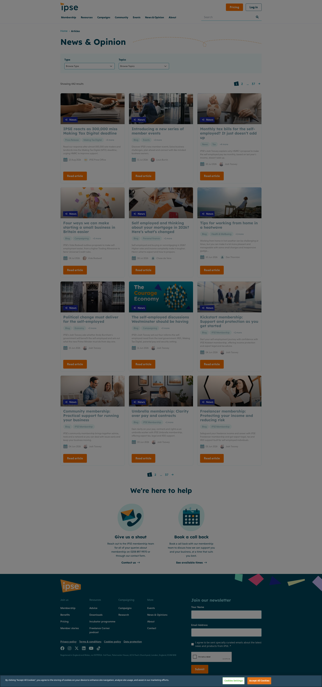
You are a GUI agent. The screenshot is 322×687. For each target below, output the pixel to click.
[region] (161, 681)
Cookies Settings (233, 680)
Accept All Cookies (259, 680)
